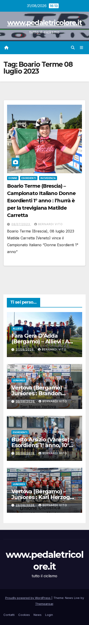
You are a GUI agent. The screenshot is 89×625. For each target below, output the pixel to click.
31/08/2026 (25, 349)
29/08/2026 (25, 505)
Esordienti (28, 178)
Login (49, 615)
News (38, 615)
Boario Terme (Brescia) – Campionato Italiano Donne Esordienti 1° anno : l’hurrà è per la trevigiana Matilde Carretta (41, 200)
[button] (73, 47)
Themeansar (44, 604)
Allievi (17, 328)
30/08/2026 (25, 401)
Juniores (19, 380)
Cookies (24, 615)
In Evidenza (48, 178)
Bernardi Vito (50, 224)
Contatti (9, 615)
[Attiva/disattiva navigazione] (82, 47)
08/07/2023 (21, 224)
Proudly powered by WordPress (28, 598)
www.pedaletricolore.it (44, 23)
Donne (12, 178)
